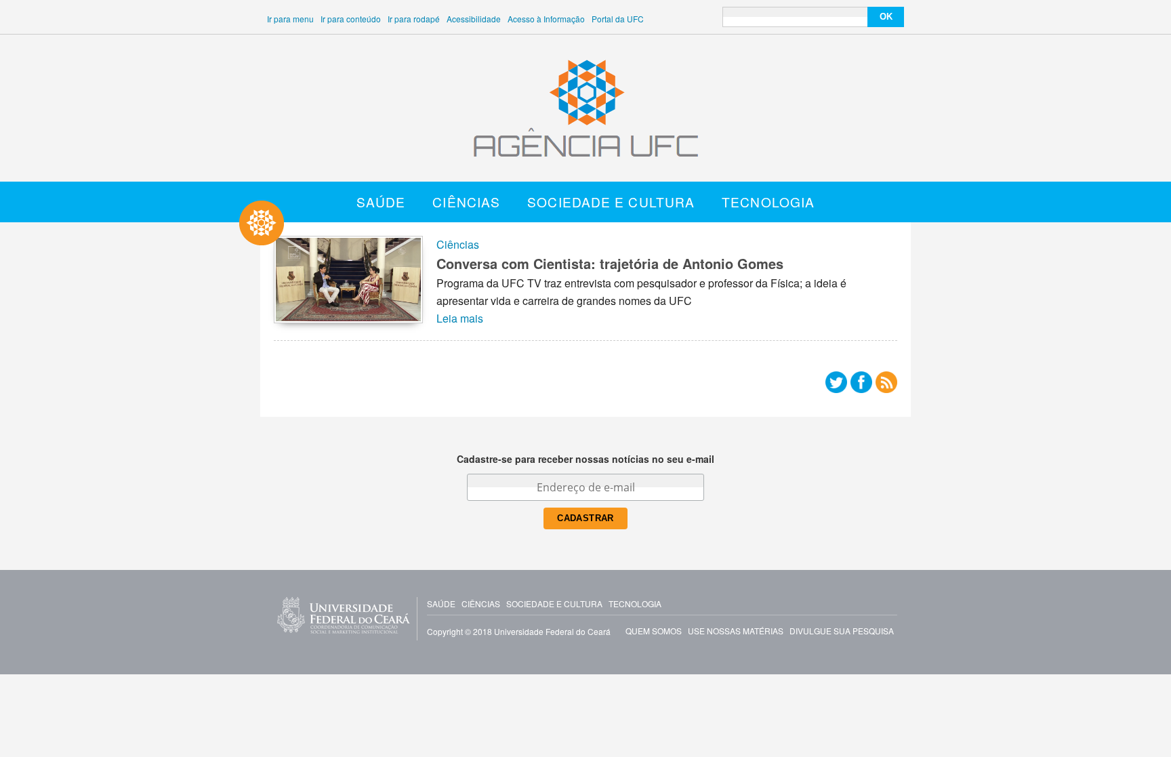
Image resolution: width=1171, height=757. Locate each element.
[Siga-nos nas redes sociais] (836, 385)
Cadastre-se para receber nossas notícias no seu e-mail (585, 459)
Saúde (381, 201)
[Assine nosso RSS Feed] (886, 385)
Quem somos (653, 630)
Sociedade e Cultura (611, 201)
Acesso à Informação (546, 18)
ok (886, 17)
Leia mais (459, 318)
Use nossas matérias (735, 630)
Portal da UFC (618, 18)
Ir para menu (290, 18)
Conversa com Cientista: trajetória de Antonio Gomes (609, 263)
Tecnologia (768, 201)
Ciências (466, 201)
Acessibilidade (474, 18)
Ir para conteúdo (351, 18)
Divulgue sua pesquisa (841, 630)
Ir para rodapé (414, 18)
